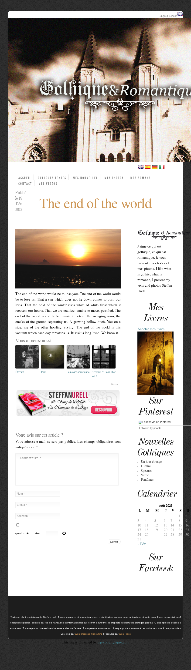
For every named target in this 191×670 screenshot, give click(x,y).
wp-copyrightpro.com (113, 642)
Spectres (146, 470)
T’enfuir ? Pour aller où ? (104, 374)
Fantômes (147, 479)
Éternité (19, 372)
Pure (43, 372)
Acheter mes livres (150, 328)
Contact (25, 184)
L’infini (146, 466)
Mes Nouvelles (85, 178)
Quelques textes (52, 178)
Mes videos (48, 184)
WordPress (125, 634)
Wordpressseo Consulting (88, 634)
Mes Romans (140, 178)
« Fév (141, 543)
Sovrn (114, 383)
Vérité (145, 475)
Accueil (24, 178)
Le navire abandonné (78, 372)
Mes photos (114, 178)
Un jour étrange (151, 461)
